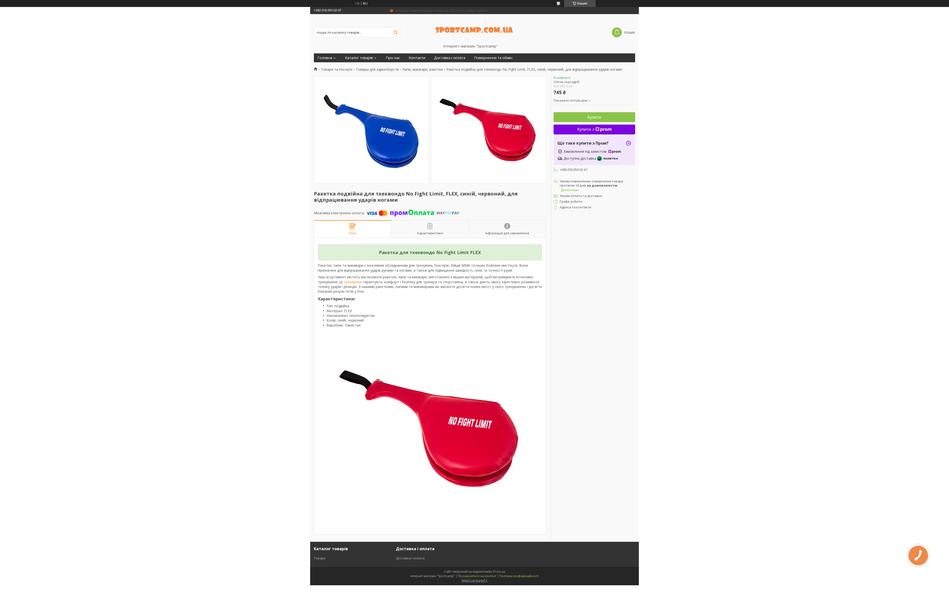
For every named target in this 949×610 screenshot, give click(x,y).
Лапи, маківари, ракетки (422, 69)
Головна (325, 58)
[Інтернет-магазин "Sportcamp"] (474, 29)
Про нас (393, 58)
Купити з (585, 129)
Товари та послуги (336, 69)
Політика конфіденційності (519, 576)
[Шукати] (395, 32)
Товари (319, 558)
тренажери (353, 282)
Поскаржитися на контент (477, 576)
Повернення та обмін (493, 58)
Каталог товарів (359, 58)
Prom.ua (499, 571)
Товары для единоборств (377, 69)
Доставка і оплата (449, 58)
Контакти (417, 58)
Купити (594, 117)
